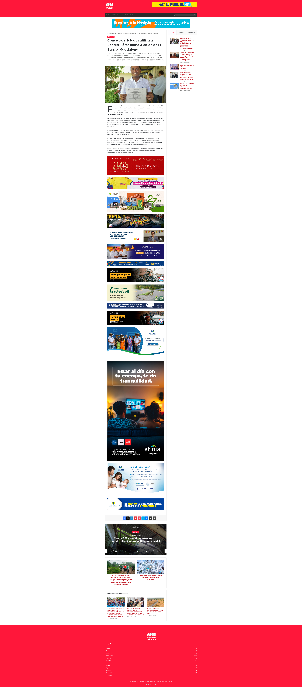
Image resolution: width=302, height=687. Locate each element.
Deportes (108, 650)
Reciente (181, 32)
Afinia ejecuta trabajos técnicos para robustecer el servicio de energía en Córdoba (187, 86)
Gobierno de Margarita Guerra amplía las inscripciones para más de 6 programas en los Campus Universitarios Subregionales (135, 612)
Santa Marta (109, 670)
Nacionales (109, 663)
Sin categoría (109, 672)
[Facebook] (124, 518)
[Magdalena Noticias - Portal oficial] (109, 6)
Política (108, 665)
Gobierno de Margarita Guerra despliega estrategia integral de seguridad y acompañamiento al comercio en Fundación (136, 542)
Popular (172, 32)
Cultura (108, 648)
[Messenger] (146, 518)
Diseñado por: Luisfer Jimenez (164, 681)
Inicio (108, 15)
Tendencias (109, 675)
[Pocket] (139, 518)
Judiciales (124, 15)
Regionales (133, 15)
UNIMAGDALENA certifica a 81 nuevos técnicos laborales (187, 66)
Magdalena (114, 33)
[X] (128, 518)
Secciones (115, 15)
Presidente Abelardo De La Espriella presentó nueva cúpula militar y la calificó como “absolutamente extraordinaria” (187, 57)
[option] (135, 539)
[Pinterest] (135, 518)
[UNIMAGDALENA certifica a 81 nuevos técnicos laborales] (174, 67)
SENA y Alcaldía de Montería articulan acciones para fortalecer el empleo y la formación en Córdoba (187, 76)
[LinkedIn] (131, 518)
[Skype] (143, 518)
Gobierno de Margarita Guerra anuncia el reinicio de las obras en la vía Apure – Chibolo (155, 611)
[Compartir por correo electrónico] (150, 518)
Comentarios (191, 32)
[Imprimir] (154, 518)
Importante (109, 653)
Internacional (109, 655)
